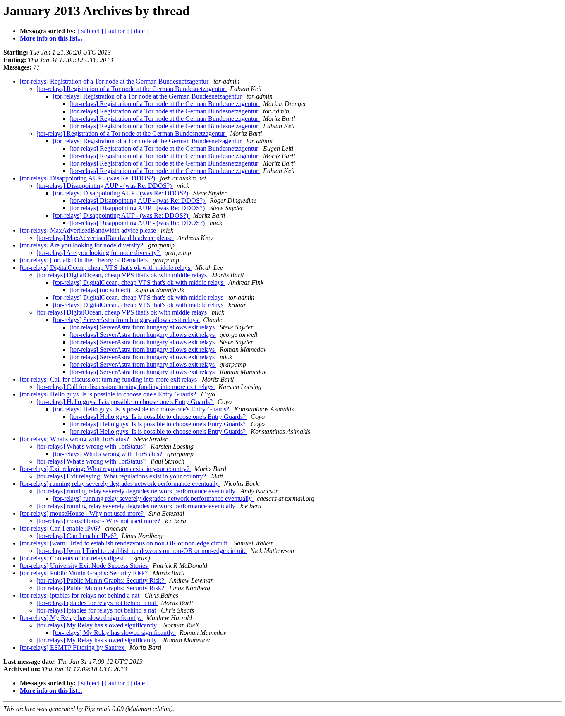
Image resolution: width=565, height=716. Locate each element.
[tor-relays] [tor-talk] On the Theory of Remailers (84, 260)
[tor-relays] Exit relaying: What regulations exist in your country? (105, 468)
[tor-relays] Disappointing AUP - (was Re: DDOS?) (88, 178)
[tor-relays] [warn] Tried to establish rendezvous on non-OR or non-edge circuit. (125, 543)
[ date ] (139, 30)
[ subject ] (90, 30)
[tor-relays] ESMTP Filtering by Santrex (73, 647)
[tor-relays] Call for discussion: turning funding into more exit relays (109, 379)
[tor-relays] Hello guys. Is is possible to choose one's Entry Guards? (109, 394)
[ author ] (117, 30)
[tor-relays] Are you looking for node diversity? (82, 245)
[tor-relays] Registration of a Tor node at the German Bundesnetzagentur (115, 81)
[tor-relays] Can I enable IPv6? (61, 528)
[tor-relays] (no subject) (100, 289)
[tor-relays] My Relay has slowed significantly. (81, 617)
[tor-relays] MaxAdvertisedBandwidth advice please (89, 230)
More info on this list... (51, 38)
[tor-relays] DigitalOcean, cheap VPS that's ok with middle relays (106, 267)
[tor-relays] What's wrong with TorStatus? (75, 438)
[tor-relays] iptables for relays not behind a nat (80, 595)
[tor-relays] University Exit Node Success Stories (84, 565)
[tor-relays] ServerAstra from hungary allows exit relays (126, 319)
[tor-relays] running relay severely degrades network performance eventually (120, 483)
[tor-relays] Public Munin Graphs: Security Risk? (84, 573)
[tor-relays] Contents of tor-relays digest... (75, 558)
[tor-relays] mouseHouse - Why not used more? (82, 513)
